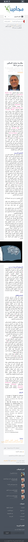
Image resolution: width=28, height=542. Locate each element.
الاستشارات (22, 516)
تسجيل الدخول (13, 460)
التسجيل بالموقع (10, 507)
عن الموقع (22, 510)
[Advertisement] (14, 46)
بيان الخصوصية (10, 513)
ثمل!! (6, 21)
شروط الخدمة (10, 510)
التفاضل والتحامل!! (12, 21)
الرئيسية (22, 507)
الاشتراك (5, 460)
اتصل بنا (22, 513)
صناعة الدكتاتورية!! (13, 473)
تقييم (5, 448)
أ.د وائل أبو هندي (17, 67)
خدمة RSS (22, 519)
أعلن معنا (11, 516)
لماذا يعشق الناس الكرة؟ (12, 484)
